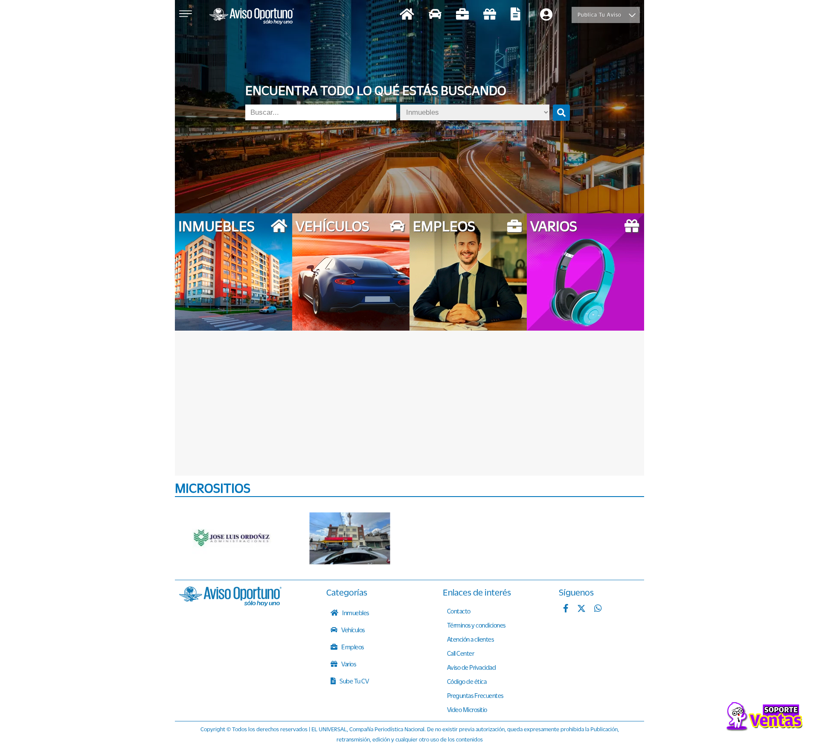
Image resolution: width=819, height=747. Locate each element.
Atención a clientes (470, 639)
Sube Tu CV (354, 680)
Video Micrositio (467, 709)
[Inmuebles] (407, 15)
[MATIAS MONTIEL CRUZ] (349, 538)
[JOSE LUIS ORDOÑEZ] (232, 538)
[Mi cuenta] (546, 15)
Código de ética (467, 681)
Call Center (460, 653)
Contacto (458, 610)
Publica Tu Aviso (600, 14)
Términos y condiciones (476, 625)
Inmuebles (355, 612)
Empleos (352, 646)
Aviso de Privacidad (471, 667)
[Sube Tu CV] (515, 15)
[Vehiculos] (435, 15)
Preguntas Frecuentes (475, 695)
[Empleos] (462, 15)
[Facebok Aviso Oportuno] (566, 609)
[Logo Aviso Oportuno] (251, 17)
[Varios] (489, 15)
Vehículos (352, 629)
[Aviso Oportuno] (230, 603)
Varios (348, 663)
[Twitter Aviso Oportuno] (581, 609)
